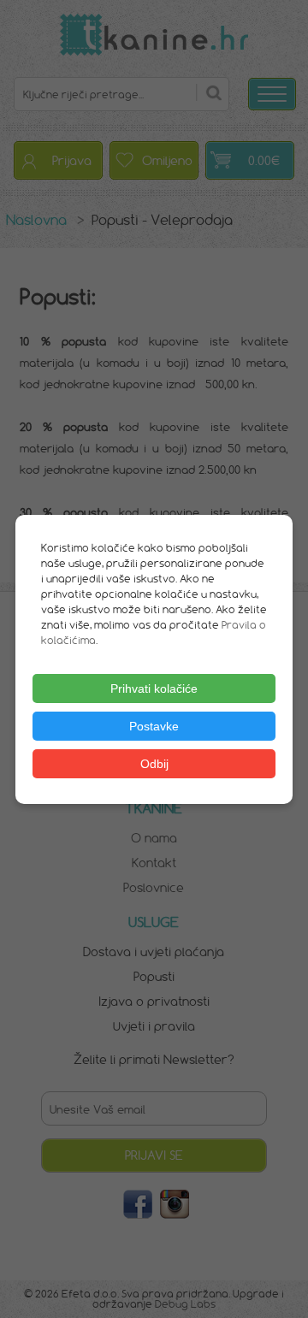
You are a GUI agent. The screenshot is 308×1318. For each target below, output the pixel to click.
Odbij (154, 764)
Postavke (154, 726)
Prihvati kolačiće (154, 688)
